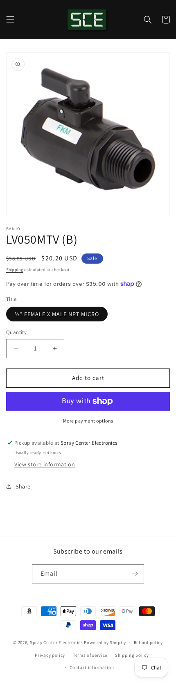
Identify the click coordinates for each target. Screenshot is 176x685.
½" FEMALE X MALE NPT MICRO (57, 314)
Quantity (16, 332)
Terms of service (90, 655)
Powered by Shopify (105, 642)
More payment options (88, 421)
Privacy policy (50, 655)
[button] (10, 20)
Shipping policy (132, 655)
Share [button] (23, 486)
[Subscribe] (135, 573)
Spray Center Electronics (56, 642)
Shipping (14, 269)
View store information (44, 464)
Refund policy (148, 642)
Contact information (92, 667)
